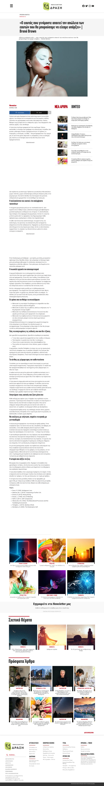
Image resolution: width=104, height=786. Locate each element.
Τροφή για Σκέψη (85, 751)
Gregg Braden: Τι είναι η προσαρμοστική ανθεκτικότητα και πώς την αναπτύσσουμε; (81, 135)
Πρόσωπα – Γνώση (86, 743)
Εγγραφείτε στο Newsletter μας (52, 604)
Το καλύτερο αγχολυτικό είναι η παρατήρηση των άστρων (63, 723)
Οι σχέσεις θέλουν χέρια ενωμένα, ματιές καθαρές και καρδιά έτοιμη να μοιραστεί (81, 160)
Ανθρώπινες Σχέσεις (48, 747)
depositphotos (9, 759)
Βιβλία (41, 719)
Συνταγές (31, 766)
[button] (11, 6)
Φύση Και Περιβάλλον (69, 769)
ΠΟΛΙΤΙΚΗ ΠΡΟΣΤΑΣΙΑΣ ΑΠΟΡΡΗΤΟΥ (52, 611)
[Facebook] (83, 6)
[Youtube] (93, 6)
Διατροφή (32, 757)
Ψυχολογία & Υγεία (41, 688)
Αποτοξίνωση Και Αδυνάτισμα (34, 761)
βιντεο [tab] (75, 107)
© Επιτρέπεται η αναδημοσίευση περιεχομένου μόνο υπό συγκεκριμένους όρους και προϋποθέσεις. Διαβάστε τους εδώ (14, 778)
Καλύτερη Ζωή (19, 688)
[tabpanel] (74, 139)
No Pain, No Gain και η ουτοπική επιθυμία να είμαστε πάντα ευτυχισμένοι (80, 143)
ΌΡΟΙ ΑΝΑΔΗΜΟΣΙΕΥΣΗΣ (11, 773)
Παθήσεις (65, 749)
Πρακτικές (32, 753)
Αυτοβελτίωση (81, 688)
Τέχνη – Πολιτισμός (48, 757)
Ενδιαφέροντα (19, 719)
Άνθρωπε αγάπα (52, 649)
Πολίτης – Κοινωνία (48, 755)
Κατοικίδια (46, 749)
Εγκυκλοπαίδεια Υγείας (69, 747)
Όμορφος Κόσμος (48, 743)
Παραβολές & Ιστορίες (49, 753)
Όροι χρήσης (8, 767)
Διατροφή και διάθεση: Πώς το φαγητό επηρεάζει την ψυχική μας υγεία (23, 597)
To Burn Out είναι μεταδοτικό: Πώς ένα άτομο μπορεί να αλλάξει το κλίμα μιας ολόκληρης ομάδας (81, 118)
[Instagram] (89, 6)
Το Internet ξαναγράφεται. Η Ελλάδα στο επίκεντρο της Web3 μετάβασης (52, 597)
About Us (8, 763)
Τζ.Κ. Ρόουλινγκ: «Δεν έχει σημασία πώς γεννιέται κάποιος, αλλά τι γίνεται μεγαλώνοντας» (23, 650)
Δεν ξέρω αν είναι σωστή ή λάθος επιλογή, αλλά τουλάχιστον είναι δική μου (23, 566)
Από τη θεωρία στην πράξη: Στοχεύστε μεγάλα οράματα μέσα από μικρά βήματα (81, 566)
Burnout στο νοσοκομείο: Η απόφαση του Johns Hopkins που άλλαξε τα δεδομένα (81, 127)
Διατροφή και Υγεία (34, 764)
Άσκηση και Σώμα (67, 760)
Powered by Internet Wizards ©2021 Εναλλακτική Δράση (83, 783)
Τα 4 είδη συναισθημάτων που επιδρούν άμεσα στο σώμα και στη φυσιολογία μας (81, 152)
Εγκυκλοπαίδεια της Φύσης (68, 762)
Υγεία (64, 743)
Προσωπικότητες (85, 749)
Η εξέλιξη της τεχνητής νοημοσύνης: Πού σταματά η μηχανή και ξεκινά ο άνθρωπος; (81, 597)
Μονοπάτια (23, 16)
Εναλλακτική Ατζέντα (87, 754)
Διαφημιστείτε (9, 765)
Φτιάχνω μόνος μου (68, 767)
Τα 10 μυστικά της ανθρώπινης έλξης (81, 649)
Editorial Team (13, 108)
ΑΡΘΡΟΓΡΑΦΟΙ (9, 761)
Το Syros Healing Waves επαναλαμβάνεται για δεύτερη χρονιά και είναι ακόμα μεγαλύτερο (84, 723)
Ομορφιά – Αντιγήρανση (69, 765)
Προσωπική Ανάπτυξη (24, 15)
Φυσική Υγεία (66, 753)
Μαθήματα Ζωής (47, 751)
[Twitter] (86, 6)
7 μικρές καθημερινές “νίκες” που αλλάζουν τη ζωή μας (51, 566)
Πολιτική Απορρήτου (11, 769)
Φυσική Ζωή (66, 756)
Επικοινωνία (9, 771)
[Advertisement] (30, 167)
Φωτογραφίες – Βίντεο (49, 759)
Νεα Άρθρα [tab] (61, 107)
